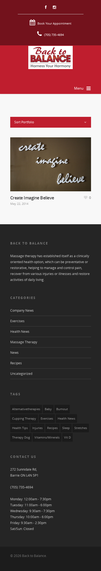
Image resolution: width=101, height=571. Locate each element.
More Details (50, 164)
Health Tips (20, 428)
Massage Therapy (23, 342)
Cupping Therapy (24, 418)
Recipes (16, 363)
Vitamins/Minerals (47, 437)
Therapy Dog (21, 437)
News (14, 352)
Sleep (66, 428)
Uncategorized (21, 373)
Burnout (62, 409)
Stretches (80, 428)
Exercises (17, 321)
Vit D (67, 437)
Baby (48, 409)
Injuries (37, 428)
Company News (22, 310)
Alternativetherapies (26, 409)
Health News (19, 331)
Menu (78, 88)
